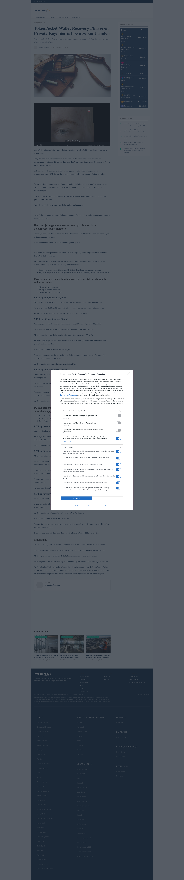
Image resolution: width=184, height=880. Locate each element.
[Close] (129, 374)
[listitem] (92, 411)
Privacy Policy (104, 506)
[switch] (118, 415)
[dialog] (92, 440)
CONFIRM (77, 498)
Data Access (92, 506)
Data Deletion (80, 506)
